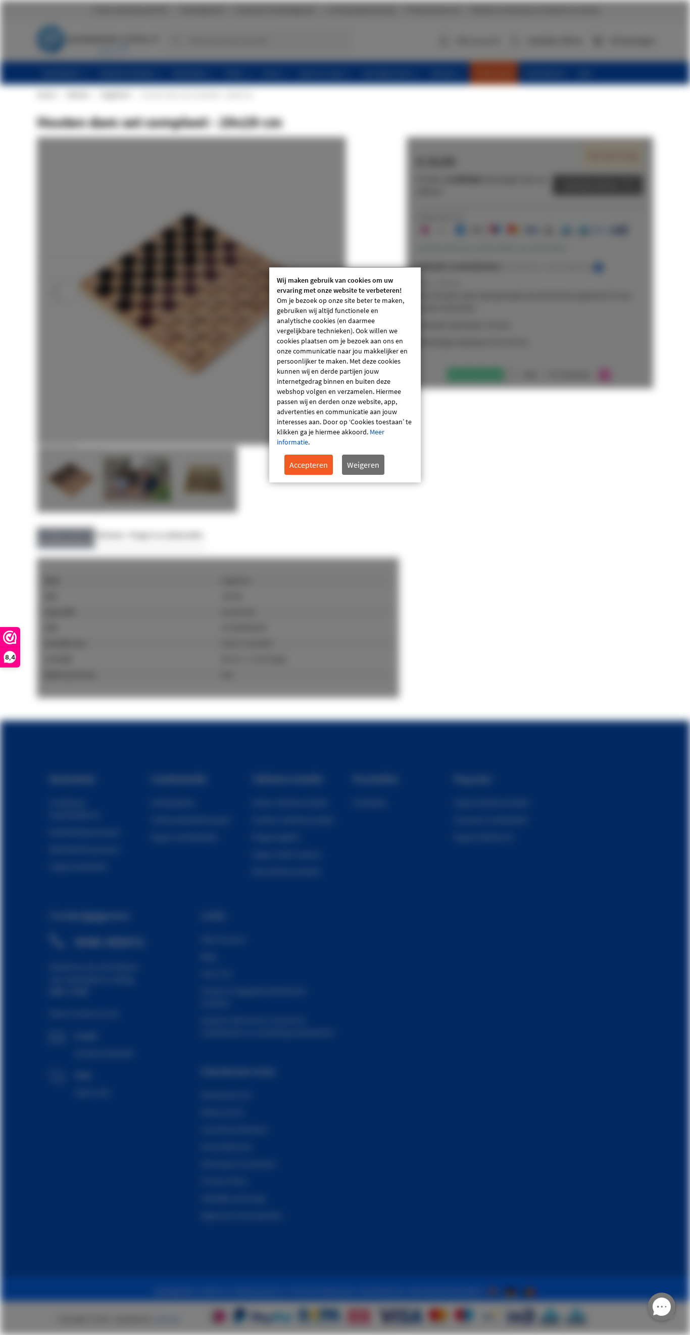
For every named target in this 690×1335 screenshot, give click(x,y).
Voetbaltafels (173, 802)
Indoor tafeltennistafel (290, 802)
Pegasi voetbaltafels (184, 837)
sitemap (168, 1318)
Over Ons (216, 973)
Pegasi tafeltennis (484, 837)
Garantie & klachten (234, 1129)
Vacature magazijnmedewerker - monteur (255, 997)
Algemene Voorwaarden (241, 1215)
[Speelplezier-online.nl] (494, 1291)
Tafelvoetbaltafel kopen (191, 820)
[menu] (349, 73)
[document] (345, 375)
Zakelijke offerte (590, 185)
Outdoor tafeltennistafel (293, 820)
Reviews (110, 535)
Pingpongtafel (276, 837)
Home (46, 94)
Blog (208, 956)
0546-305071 (109, 941)
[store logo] (97, 38)
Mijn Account (223, 939)
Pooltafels (370, 802)
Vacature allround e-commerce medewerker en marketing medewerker (268, 1026)
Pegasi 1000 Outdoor (287, 854)
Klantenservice (226, 1095)
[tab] (66, 537)
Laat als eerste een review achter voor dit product (492, 247)
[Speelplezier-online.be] (530, 1291)
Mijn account (478, 40)
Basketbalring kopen (85, 849)
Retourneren (222, 1112)
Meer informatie (65, 535)
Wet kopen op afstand (238, 1164)
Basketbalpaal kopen (85, 832)
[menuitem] (65, 73)
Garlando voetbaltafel (490, 820)
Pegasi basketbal (78, 866)
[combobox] (258, 40)
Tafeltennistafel (287, 779)
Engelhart (115, 94)
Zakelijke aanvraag (233, 1198)
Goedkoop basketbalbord (75, 808)
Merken (78, 94)
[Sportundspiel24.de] (513, 1291)
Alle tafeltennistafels (286, 871)
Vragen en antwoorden (166, 535)
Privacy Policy (224, 1181)
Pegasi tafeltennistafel (491, 802)
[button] (57, 292)
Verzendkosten (226, 1146)
